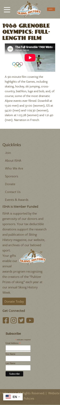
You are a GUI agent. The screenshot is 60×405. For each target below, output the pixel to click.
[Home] (29, 9)
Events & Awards (16, 199)
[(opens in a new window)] (6, 320)
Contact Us (13, 191)
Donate (10, 183)
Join (8, 152)
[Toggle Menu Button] (7, 8)
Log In (50, 9)
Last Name (10, 363)
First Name (10, 354)
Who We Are (14, 168)
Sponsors (11, 176)
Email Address (13, 343)
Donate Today (14, 301)
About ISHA (13, 160)
